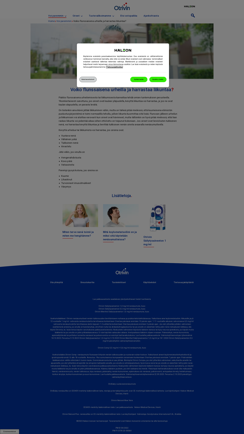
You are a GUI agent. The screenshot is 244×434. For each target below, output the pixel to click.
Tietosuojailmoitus (114, 67)
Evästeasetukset (88, 79)
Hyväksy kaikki (157, 79)
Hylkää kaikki (139, 79)
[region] (123, 65)
